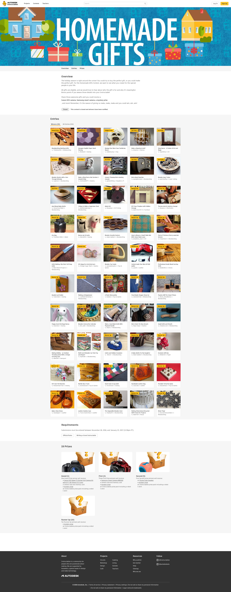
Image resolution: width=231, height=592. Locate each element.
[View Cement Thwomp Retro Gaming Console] (115, 166)
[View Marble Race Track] (89, 372)
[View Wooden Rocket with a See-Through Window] (62, 166)
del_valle (82, 326)
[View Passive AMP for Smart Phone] (169, 283)
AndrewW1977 (84, 181)
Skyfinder (83, 356)
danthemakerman (85, 208)
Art (168, 152)
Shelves (142, 150)
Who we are (137, 572)
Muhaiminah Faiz (58, 386)
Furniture (147, 210)
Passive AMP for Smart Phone (167, 295)
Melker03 (162, 355)
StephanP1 (110, 413)
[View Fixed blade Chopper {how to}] (142, 283)
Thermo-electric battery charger (168, 206)
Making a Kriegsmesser (85, 295)
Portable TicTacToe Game (165, 384)
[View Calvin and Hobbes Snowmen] (115, 341)
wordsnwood (84, 386)
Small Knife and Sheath (165, 324)
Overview (65, 68)
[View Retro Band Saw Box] (142, 166)
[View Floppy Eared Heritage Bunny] (62, 313)
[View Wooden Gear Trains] (169, 166)
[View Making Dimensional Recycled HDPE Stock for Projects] (142, 400)
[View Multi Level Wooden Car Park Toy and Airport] (89, 341)
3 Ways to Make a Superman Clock (88, 206)
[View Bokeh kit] (115, 195)
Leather (141, 268)
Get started (136, 563)
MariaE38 (83, 237)
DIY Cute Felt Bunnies (58, 384)
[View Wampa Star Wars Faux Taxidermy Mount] (115, 137)
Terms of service (94, 585)
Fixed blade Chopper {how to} (140, 295)
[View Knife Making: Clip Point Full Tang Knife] (62, 253)
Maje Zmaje (136, 326)
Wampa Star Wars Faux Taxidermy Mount (115, 149)
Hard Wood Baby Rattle (59, 206)
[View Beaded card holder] (62, 283)
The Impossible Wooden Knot (113, 411)
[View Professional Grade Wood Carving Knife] (169, 253)
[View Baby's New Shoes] (62, 400)
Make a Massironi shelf (138, 148)
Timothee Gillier (58, 237)
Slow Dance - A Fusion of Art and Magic (168, 149)
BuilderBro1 (163, 268)
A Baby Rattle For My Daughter (140, 353)
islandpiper (57, 413)
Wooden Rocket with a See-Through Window (60, 178)
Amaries (135, 150)
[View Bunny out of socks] (89, 224)
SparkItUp (163, 152)
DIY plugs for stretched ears (86, 264)
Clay (117, 152)
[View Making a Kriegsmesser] (89, 283)
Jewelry (92, 181)
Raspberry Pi (120, 181)
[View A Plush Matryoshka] (115, 283)
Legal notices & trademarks (132, 588)
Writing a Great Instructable (86, 435)
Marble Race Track (83, 384)
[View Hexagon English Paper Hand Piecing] (89, 137)
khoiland (82, 152)
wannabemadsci (111, 266)
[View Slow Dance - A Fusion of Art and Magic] (169, 137)
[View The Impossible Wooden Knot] (115, 400)
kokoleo (109, 297)
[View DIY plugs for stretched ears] (89, 253)
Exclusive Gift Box (163, 353)
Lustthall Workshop (85, 297)
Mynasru (162, 208)
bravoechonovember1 (166, 413)
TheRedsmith (57, 150)
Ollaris (109, 328)
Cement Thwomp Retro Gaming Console (114, 178)
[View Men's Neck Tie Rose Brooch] (142, 313)
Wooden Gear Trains (164, 177)
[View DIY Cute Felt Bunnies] (62, 372)
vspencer (56, 181)
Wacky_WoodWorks (165, 297)
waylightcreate (137, 179)
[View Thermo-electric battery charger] (169, 195)
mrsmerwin (110, 386)
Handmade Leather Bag (138, 384)
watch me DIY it (138, 210)
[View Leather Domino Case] (89, 400)
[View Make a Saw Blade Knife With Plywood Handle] (115, 313)
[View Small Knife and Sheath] (169, 313)
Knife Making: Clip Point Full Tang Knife (62, 265)
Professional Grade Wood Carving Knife (168, 265)
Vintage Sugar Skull (86, 266)
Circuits (102, 560)
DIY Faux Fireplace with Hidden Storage (140, 207)
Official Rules (67, 435)
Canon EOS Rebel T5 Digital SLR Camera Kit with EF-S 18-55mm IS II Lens (78, 481)
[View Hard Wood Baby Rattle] (62, 195)
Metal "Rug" (161, 411)
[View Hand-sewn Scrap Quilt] (115, 372)
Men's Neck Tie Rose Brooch (139, 324)
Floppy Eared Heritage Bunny (60, 324)
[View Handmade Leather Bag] (142, 372)
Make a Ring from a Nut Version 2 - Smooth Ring (88, 178)
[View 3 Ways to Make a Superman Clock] (89, 195)
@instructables (164, 560)
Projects (27, 3)
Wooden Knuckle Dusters (112, 235)
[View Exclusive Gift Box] (169, 341)
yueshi (135, 268)
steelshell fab (137, 297)
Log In (215, 4)
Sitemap (136, 569)
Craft (101, 569)
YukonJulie (57, 297)
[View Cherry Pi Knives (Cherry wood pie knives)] (169, 224)
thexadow (109, 208)
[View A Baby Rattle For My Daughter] (142, 341)
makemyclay (110, 152)
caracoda (136, 386)
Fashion (144, 326)
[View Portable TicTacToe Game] (169, 372)
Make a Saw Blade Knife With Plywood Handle (114, 325)
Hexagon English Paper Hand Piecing (87, 149)
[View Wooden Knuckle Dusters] (115, 224)
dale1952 (56, 358)
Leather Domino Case (84, 411)
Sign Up (224, 4)
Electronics (170, 208)
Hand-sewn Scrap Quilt (112, 384)
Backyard (63, 358)
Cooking (115, 560)
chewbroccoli (164, 326)
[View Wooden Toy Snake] (115, 253)
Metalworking (67, 150)
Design (102, 566)
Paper (169, 355)
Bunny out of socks (84, 235)
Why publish (137, 560)
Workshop (103, 563)
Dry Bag (54, 235)
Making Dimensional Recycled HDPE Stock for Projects (140, 412)
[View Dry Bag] (62, 224)
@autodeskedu (164, 564)
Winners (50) (55, 124)
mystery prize (68, 487)
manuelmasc (163, 386)
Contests (36, 3)
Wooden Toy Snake (110, 264)
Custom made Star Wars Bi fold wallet (140, 265)
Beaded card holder (57, 295)
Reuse (142, 415)
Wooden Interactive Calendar (87, 324)
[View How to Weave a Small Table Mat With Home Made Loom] (142, 224)
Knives (170, 268)
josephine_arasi (138, 239)
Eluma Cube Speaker (147, 480)
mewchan (56, 326)
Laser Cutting (173, 179)
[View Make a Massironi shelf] (142, 137)
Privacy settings (121, 585)
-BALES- (109, 355)
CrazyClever (163, 239)
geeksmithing (111, 181)
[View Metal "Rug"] (169, 400)
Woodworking (65, 181)
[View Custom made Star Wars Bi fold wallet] (142, 253)
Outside (115, 566)
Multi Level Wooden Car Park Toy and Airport (88, 354)
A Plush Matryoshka (111, 295)
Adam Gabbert (111, 237)
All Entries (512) (68, 124)
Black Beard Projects (60, 268)
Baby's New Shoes (57, 411)
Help (134, 566)
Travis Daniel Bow (85, 413)
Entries (74, 68)
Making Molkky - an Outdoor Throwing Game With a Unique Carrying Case (61, 354)
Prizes (82, 68)
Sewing (89, 152)
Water (66, 237)
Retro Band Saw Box (137, 177)
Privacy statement (108, 585)
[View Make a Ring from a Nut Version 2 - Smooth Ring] (89, 166)
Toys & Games (117, 297)
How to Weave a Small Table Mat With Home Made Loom (141, 236)
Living (114, 563)
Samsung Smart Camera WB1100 (112, 480)
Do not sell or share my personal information (143, 585)
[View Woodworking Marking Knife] (62, 137)
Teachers (46, 3)
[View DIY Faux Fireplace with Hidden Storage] (142, 195)
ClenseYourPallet (58, 208)
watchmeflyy (163, 179)
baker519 (136, 415)
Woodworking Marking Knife (60, 148)
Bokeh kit (108, 206)
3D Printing (117, 208)
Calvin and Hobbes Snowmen (113, 353)
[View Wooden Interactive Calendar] (89, 313)
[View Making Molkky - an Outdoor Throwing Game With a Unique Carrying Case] (62, 341)
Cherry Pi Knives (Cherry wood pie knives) (168, 236)
